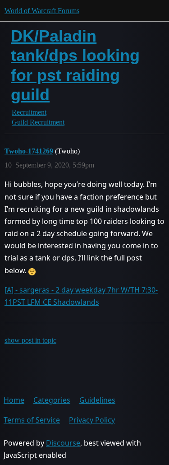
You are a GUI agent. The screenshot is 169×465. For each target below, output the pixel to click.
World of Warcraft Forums (42, 10)
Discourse (63, 443)
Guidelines (97, 400)
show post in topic (30, 340)
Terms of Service (32, 420)
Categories (51, 400)
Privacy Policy (92, 420)
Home (14, 400)
